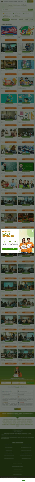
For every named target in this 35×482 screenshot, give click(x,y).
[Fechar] (32, 231)
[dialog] (17, 241)
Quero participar (9, 248)
